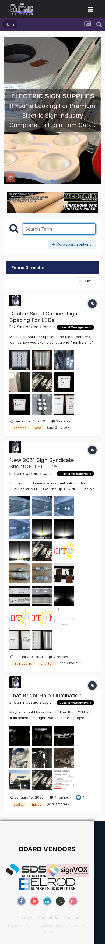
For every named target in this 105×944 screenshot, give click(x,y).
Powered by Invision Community (37, 926)
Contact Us (48, 917)
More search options (73, 244)
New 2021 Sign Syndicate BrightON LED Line (41, 463)
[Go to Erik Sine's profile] (15, 300)
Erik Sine (17, 327)
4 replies (61, 797)
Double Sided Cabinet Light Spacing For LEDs (44, 316)
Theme (23, 917)
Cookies (71, 917)
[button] (10, 110)
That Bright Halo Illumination (45, 695)
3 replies (63, 421)
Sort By (85, 280)
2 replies (60, 657)
